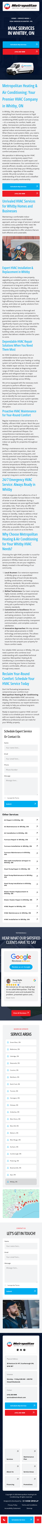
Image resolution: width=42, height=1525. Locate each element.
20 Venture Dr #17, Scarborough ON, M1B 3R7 (20, 1364)
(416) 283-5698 (12, 1395)
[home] (21, 6)
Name (6, 743)
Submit (9, 804)
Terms (17, 798)
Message (7, 776)
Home (13, 18)
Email (6, 754)
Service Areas (23, 18)
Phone (6, 765)
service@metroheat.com (16, 1397)
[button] (38, 1519)
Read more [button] (10, 998)
